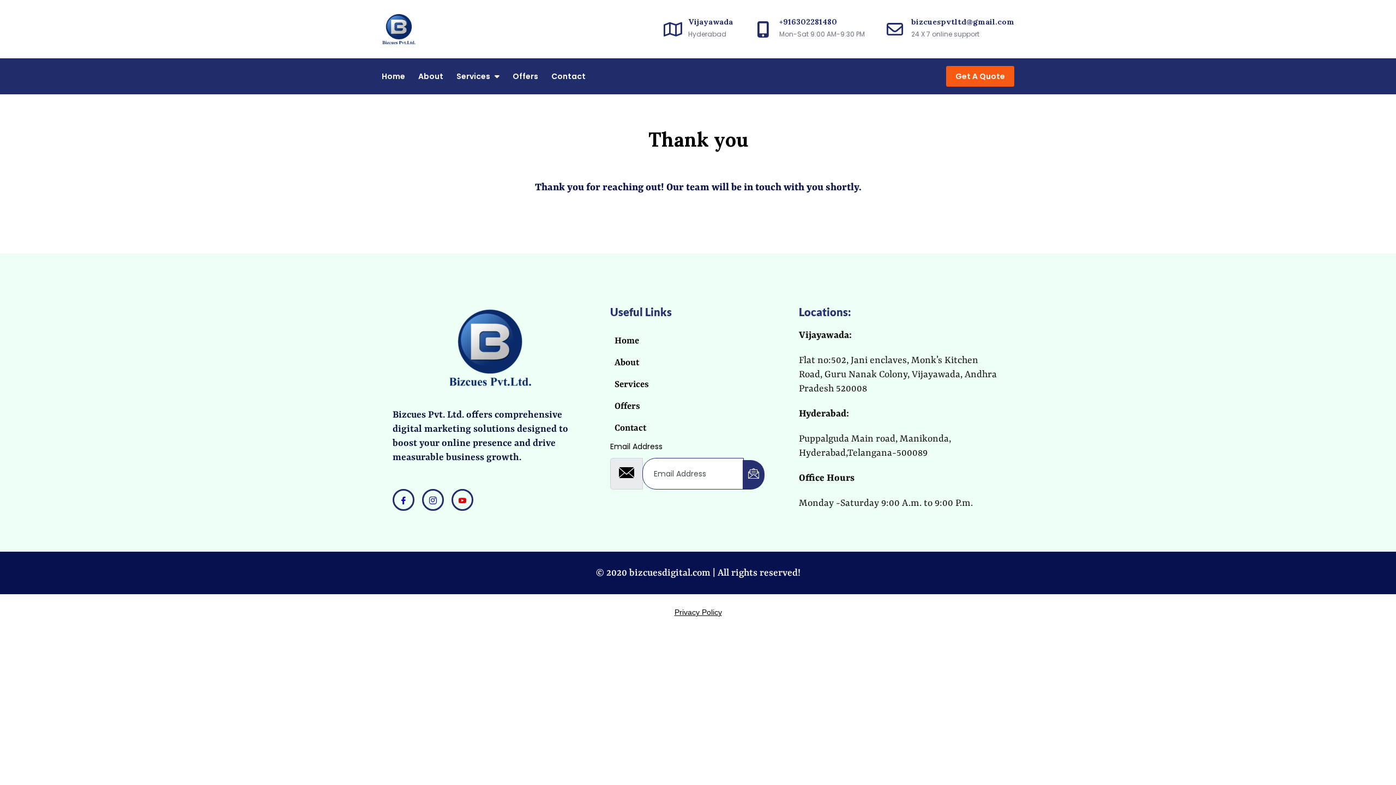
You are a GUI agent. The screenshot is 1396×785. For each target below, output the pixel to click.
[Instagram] (433, 500)
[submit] (754, 475)
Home (393, 76)
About (430, 76)
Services (473, 76)
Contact (568, 76)
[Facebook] (403, 500)
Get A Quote (980, 76)
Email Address (636, 446)
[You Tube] (462, 500)
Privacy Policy (698, 612)
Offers (525, 76)
